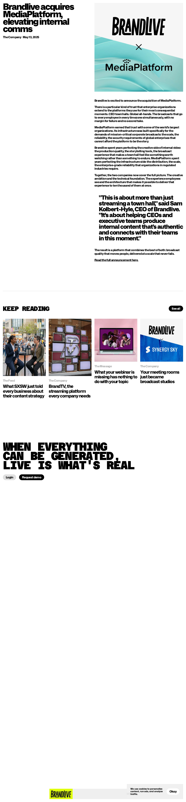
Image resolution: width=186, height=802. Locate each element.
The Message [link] (103, 366)
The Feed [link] (9, 381)
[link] (24, 347)
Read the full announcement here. (116, 260)
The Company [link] (58, 381)
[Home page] (61, 794)
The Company (12, 37)
